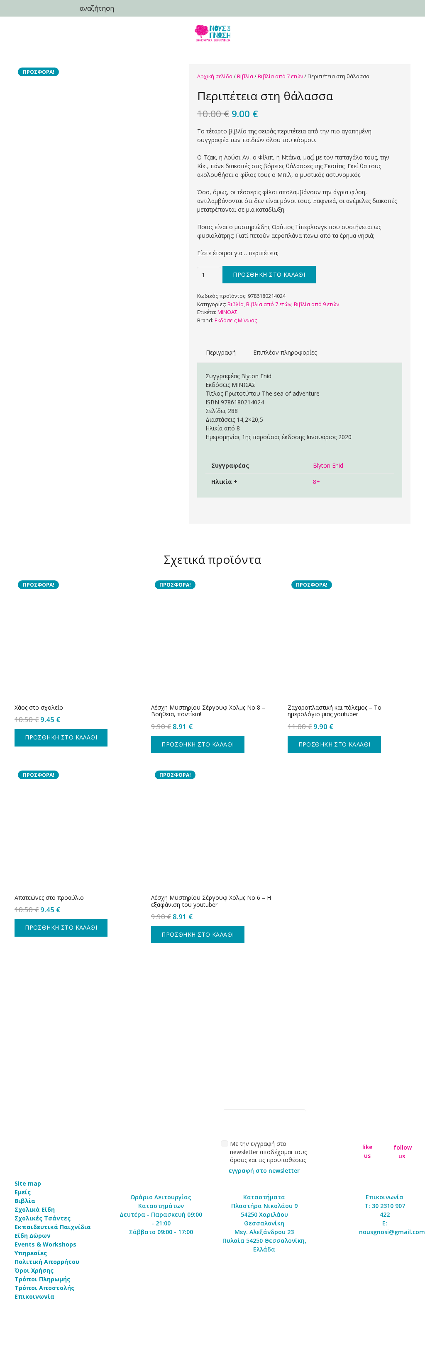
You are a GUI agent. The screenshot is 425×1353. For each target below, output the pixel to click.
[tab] (220, 352)
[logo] (212, 33)
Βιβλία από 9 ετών (316, 304)
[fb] (367, 1133)
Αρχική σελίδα (214, 76)
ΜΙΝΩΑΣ (227, 312)
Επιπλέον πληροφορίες (285, 352)
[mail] (41, 8)
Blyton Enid (328, 465)
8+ (316, 482)
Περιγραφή (221, 352)
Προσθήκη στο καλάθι (269, 274)
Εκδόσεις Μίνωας (236, 320)
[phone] (21, 8)
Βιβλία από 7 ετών (280, 76)
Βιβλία (245, 76)
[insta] (401, 1132)
